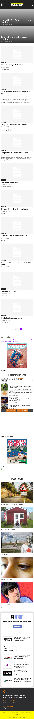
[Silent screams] (17, 592)
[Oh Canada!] (17, 542)
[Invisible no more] (17, 567)
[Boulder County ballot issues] (17, 54)
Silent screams (5, 604)
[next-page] (3, 607)
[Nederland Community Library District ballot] (17, 252)
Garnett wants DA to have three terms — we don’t (17, 93)
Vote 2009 (3, 62)
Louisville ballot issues (9, 291)
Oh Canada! (4, 554)
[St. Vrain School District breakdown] (17, 198)
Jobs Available (29, 712)
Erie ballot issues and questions (13, 318)
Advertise (22, 712)
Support (16, 712)
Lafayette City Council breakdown (14, 124)
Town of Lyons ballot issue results (14, 38)
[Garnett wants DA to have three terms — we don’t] (17, 81)
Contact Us (10, 712)
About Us (4, 712)
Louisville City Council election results (16, 21)
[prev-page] (1, 607)
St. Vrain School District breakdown (14, 209)
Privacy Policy (17, 714)
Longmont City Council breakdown (14, 153)
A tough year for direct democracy (12, 504)
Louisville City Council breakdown (14, 236)
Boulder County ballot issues (12, 65)
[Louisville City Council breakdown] (17, 225)
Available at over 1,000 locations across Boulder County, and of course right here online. (17, 340)
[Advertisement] (17, 424)
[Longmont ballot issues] (17, 172)
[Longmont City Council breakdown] (17, 142)
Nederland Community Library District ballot (16, 263)
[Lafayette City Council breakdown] (17, 114)
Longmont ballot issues (10, 182)
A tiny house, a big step (8, 529)
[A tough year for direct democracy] (17, 492)
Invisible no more (6, 579)
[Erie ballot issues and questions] (17, 307)
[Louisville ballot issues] (17, 281)
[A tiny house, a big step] (17, 517)
